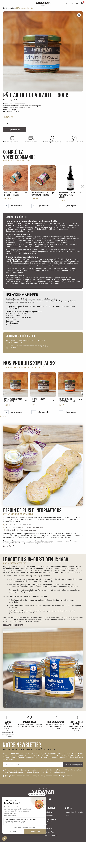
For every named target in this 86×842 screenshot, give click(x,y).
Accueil (5, 8)
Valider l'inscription (73, 765)
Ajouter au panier (14, 130)
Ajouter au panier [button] (16, 206)
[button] (79, 15)
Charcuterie (11, 8)
